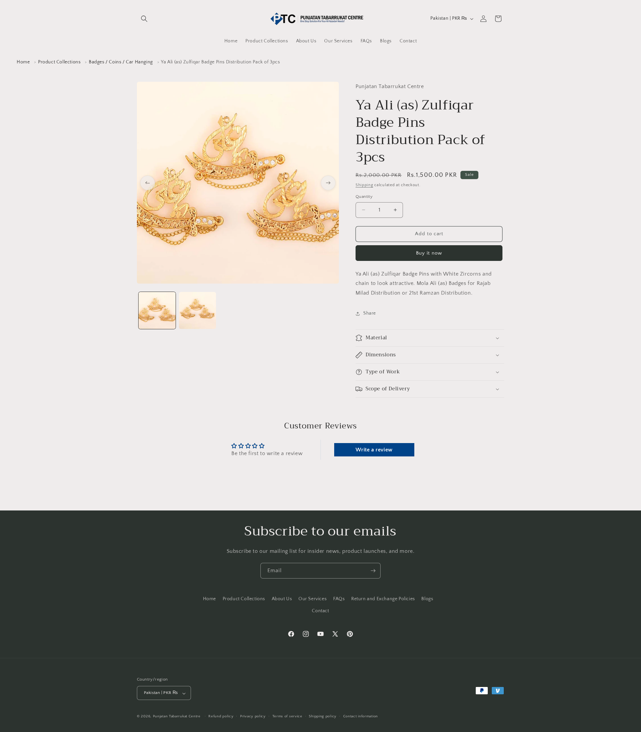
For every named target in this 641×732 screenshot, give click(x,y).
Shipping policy (323, 716)
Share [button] (369, 313)
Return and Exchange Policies (383, 599)
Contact (320, 610)
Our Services (312, 599)
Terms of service (287, 716)
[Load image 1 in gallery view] (157, 310)
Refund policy (220, 716)
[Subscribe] (373, 571)
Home (23, 62)
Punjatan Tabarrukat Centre (177, 717)
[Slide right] (328, 182)
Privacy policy (253, 716)
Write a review (374, 450)
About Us (282, 599)
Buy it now (429, 253)
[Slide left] (147, 182)
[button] (144, 18)
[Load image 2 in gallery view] (197, 310)
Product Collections (59, 62)
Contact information (360, 716)
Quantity (364, 196)
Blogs (427, 599)
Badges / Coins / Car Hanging (121, 62)
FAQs (339, 599)
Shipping (364, 185)
